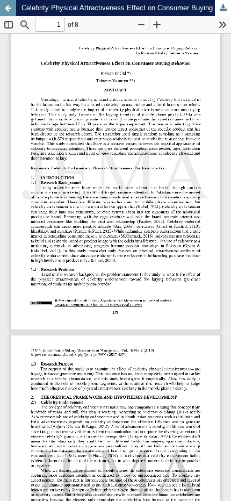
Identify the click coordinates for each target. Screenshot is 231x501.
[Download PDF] (223, 8)
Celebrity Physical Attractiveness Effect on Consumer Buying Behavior (126, 8)
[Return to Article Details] (8, 8)
